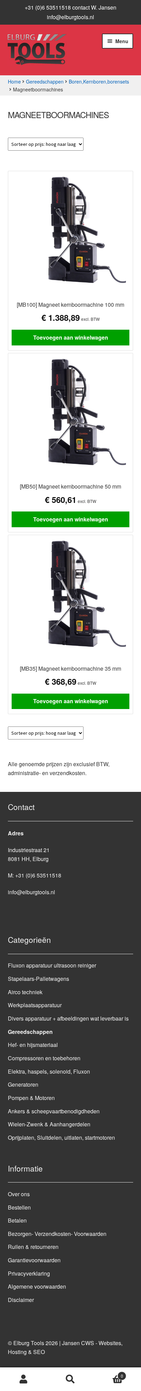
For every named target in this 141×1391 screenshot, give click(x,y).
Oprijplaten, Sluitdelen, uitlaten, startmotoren (61, 1137)
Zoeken (70, 1379)
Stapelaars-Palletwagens (38, 979)
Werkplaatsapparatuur (35, 1005)
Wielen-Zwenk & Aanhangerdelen (49, 1124)
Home (14, 81)
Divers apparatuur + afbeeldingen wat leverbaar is (68, 1018)
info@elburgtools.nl (70, 17)
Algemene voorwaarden (37, 1286)
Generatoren (23, 1084)
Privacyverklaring (29, 1273)
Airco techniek (25, 992)
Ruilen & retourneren (33, 1247)
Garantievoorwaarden (34, 1260)
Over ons (19, 1194)
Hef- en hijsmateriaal (33, 1045)
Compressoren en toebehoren (44, 1058)
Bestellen (19, 1207)
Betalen (17, 1220)
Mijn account (23, 1379)
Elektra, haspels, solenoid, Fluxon (49, 1071)
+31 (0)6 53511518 (38, 875)
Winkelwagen (108, 1373)
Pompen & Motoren (31, 1098)
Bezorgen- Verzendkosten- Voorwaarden (57, 1234)
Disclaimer (21, 1300)
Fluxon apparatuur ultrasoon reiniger (52, 965)
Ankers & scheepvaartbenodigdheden (54, 1111)
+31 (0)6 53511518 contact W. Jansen (70, 7)
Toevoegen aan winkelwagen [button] (70, 337)
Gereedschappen (45, 81)
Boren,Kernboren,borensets (99, 81)
